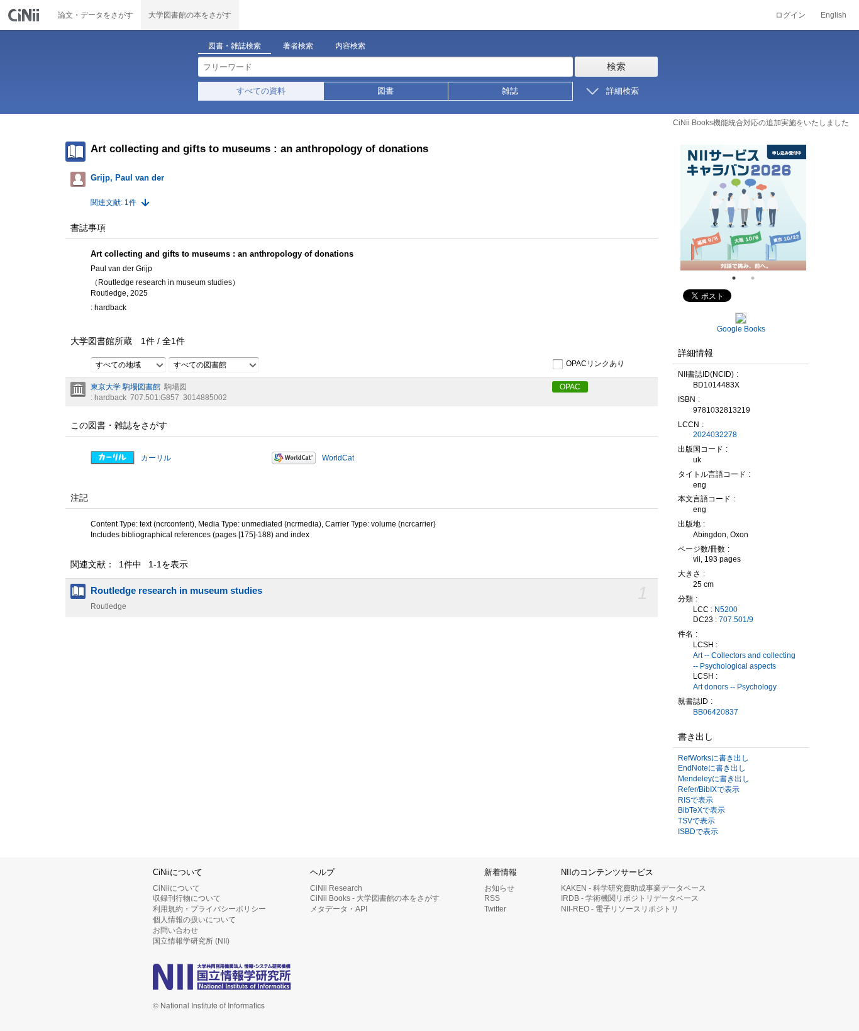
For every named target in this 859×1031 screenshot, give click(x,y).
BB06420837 (715, 712)
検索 (616, 66)
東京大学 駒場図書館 (125, 386)
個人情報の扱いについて (194, 919)
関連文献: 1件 (113, 202)
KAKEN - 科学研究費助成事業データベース (633, 888)
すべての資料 (260, 91)
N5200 (726, 609)
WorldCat (338, 458)
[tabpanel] (743, 207)
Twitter (495, 909)
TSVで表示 (696, 820)
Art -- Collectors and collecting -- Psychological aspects (744, 661)
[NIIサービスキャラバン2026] (743, 207)
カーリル (156, 458)
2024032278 (715, 434)
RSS (492, 898)
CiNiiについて (176, 888)
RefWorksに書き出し (713, 758)
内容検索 (350, 46)
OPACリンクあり (595, 363)
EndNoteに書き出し (712, 768)
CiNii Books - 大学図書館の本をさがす (375, 898)
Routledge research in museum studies (176, 591)
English (833, 15)
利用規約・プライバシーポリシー (209, 909)
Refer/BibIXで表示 (709, 789)
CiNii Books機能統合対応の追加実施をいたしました (761, 122)
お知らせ (499, 888)
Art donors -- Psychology (735, 687)
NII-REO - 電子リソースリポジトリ (620, 909)
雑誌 (510, 91)
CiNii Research (336, 888)
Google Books (741, 329)
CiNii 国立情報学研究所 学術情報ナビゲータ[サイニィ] (25, 15)
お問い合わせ (175, 930)
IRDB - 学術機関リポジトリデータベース (630, 898)
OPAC (570, 386)
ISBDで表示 (698, 831)
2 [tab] (757, 278)
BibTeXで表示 (701, 810)
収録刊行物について (187, 898)
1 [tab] (739, 278)
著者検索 (298, 46)
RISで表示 (695, 800)
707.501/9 (736, 619)
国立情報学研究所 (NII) (191, 941)
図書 (385, 91)
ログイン (790, 15)
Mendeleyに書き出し (714, 778)
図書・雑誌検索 (234, 46)
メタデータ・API (338, 909)
